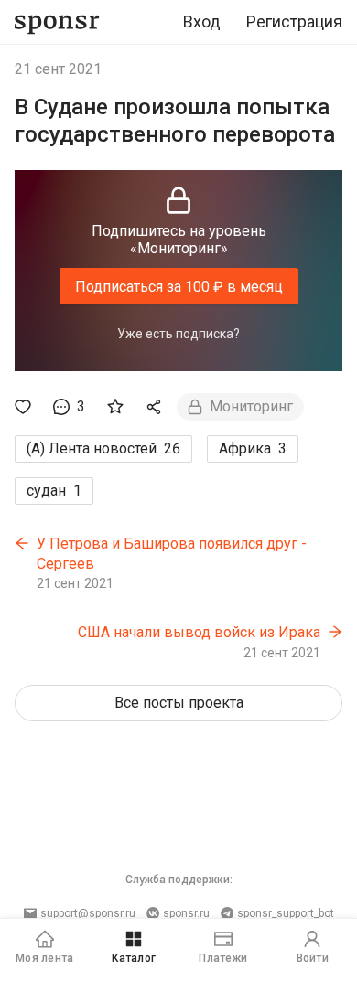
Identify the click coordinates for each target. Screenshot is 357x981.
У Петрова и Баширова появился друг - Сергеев (172, 553)
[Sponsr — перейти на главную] (57, 22)
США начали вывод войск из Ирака (199, 632)
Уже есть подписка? (178, 333)
